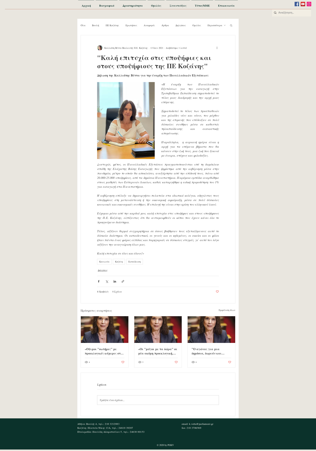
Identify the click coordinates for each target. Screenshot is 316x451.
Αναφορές (149, 25)
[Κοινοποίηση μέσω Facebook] (98, 281)
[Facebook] (297, 4)
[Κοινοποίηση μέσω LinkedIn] (114, 281)
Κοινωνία (104, 261)
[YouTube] (303, 4)
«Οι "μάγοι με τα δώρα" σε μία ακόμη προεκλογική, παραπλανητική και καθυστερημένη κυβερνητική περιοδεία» (157, 351)
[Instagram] (309, 4)
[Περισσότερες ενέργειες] (217, 48)
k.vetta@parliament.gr (201, 423)
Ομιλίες (196, 25)
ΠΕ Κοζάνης (112, 25)
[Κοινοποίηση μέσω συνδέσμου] (122, 281)
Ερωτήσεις (131, 25)
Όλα (83, 25)
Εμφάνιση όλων (227, 310)
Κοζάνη (119, 261)
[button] (231, 25)
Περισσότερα (215, 25)
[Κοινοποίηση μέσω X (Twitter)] (106, 281)
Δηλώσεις (180, 25)
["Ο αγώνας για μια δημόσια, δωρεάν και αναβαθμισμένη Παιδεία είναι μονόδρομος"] (211, 329)
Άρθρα (165, 25)
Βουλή (95, 25)
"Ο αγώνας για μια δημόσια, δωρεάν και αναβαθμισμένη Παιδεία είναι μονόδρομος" (210, 351)
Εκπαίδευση (134, 261)
